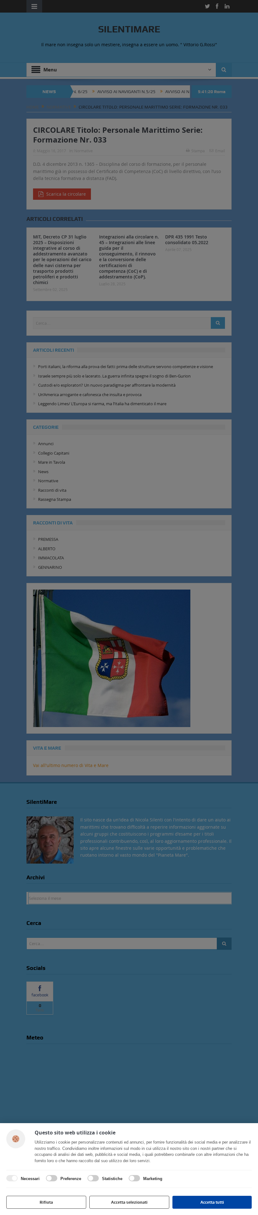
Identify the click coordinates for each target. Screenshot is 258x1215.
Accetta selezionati (129, 1202)
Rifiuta (46, 1202)
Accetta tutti (212, 1202)
